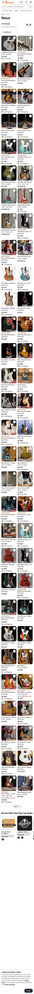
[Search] (30, 7)
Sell (21, 2)
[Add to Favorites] (14, 37)
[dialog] (17, 982)
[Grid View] (27, 24)
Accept (28, 990)
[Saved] (26, 2)
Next (15, 806)
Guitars (16, 10)
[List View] (30, 24)
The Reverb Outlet (7, 10)
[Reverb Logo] (9, 2)
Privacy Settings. (9, 984)
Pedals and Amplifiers (26, 10)
